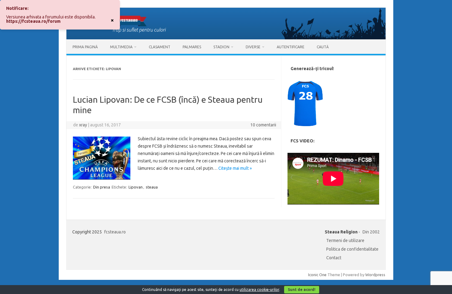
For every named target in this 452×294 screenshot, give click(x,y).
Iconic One (317, 274)
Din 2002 (371, 231)
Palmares (192, 47)
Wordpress (375, 274)
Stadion (221, 47)
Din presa (101, 187)
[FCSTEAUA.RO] (226, 37)
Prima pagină (85, 47)
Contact (333, 257)
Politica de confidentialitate (352, 249)
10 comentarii (263, 124)
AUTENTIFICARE (290, 47)
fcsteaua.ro (115, 231)
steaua (152, 187)
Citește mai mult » (235, 168)
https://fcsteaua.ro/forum (33, 21)
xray (83, 124)
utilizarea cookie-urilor (259, 290)
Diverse (253, 47)
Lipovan (136, 187)
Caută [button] (323, 47)
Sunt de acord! (301, 290)
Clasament (159, 47)
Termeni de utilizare (345, 240)
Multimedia (121, 47)
